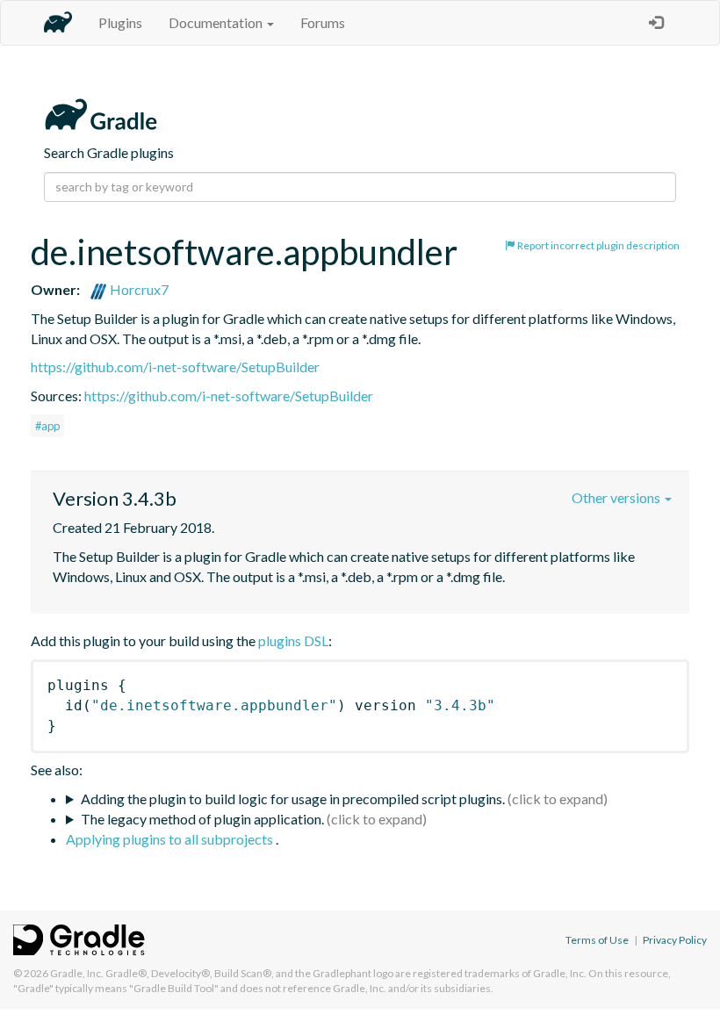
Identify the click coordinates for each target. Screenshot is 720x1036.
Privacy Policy (675, 939)
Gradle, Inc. (77, 973)
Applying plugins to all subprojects (171, 839)
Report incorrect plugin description (597, 245)
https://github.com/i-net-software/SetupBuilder (175, 366)
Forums (322, 22)
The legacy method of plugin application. (202, 818)
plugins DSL (293, 640)
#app (47, 426)
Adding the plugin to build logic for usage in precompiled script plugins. (293, 798)
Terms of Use (597, 939)
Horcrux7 (138, 289)
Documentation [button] (217, 22)
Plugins (120, 22)
